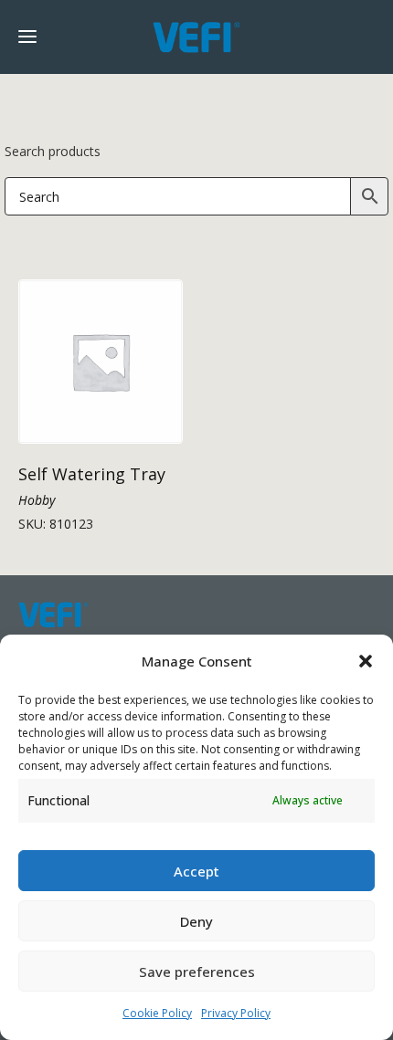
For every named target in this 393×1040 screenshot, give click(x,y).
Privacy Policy (236, 1013)
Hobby (36, 500)
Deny (196, 921)
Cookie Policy (157, 1013)
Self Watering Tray (91, 474)
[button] (365, 661)
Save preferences (197, 971)
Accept (196, 871)
